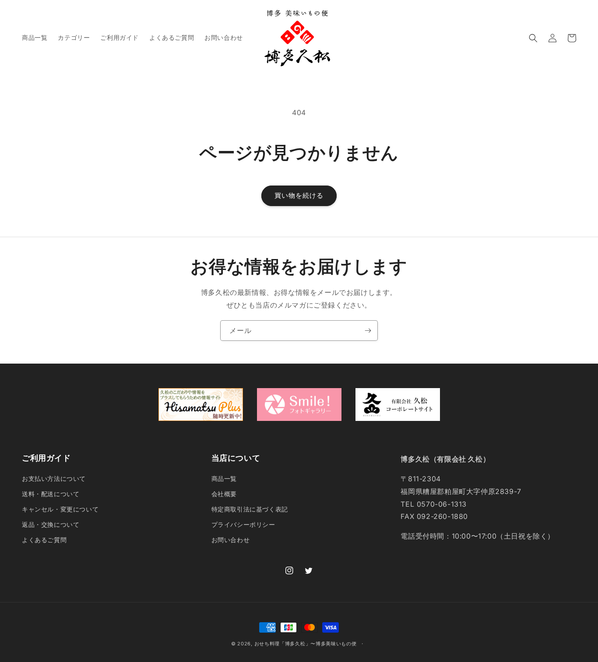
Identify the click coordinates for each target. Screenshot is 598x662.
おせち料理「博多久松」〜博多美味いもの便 (305, 644)
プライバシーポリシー (243, 524)
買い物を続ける (299, 195)
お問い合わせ (230, 539)
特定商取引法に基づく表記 (249, 509)
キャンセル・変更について (60, 509)
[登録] (367, 330)
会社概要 (224, 493)
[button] (533, 38)
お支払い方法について (54, 478)
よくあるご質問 (44, 539)
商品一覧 (224, 478)
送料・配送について (50, 493)
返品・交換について (50, 524)
